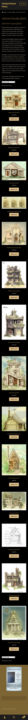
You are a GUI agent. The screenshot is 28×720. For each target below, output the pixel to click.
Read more (14, 214)
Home (5, 12)
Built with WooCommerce (9, 711)
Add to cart (14, 119)
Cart (22, 716)
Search (14, 717)
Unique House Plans (9, 5)
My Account (4, 717)
